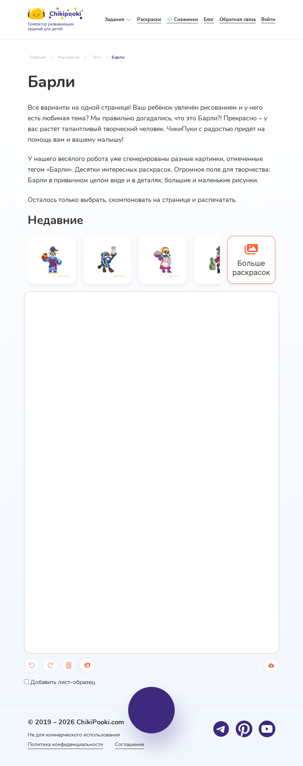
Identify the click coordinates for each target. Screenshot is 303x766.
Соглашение (129, 744)
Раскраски (149, 19)
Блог (209, 19)
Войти (268, 19)
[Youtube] (267, 729)
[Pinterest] (244, 729)
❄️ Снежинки (182, 19)
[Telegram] (221, 729)
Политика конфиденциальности (65, 744)
